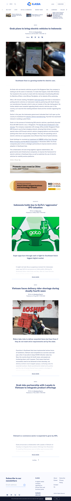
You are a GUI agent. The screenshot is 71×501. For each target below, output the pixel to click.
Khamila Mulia (38, 32)
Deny (57, 498)
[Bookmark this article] (45, 33)
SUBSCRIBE (61, 4)
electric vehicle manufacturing (35, 116)
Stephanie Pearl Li (38, 294)
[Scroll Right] (67, 9)
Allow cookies (48, 498)
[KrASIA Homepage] (33, 4)
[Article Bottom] (35, 167)
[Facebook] (32, 37)
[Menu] (7, 4)
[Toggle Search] (15, 4)
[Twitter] (35, 37)
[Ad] (35, 185)
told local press (39, 100)
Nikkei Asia (38, 211)
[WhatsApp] (42, 37)
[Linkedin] (39, 37)
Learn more (41, 498)
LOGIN (52, 4)
